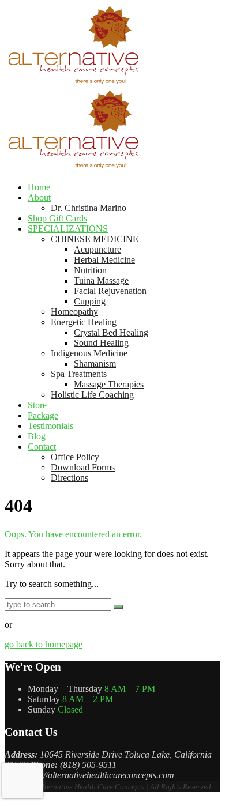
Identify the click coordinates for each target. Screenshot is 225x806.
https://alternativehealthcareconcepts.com (98, 775)
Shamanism (95, 363)
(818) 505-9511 (87, 765)
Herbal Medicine (104, 260)
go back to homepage (43, 644)
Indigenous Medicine (89, 353)
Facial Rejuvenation (110, 291)
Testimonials (50, 426)
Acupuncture (97, 249)
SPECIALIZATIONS (68, 228)
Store (37, 405)
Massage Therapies (109, 384)
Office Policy (75, 457)
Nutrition (90, 270)
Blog (37, 436)
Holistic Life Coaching (92, 395)
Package (43, 415)
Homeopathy (74, 312)
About (39, 197)
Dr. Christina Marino (88, 208)
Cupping (90, 301)
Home (39, 187)
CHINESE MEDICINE (94, 239)
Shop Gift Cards (57, 218)
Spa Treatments (79, 374)
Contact (42, 446)
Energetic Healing (84, 322)
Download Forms (83, 467)
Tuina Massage (101, 280)
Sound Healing (101, 343)
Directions (69, 478)
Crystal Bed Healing (111, 332)
